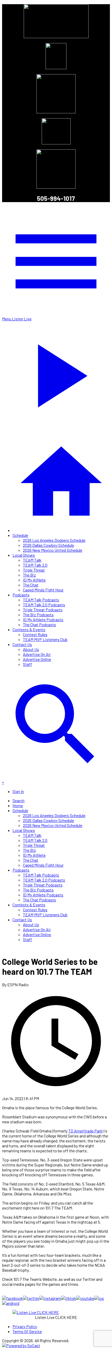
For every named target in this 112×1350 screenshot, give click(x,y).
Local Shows (24, 555)
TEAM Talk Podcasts (41, 599)
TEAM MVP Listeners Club (45, 639)
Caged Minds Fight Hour (43, 589)
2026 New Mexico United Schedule (52, 550)
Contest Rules (35, 634)
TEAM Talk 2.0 (35, 564)
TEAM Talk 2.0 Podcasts (44, 604)
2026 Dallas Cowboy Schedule (48, 545)
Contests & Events (29, 629)
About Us (31, 649)
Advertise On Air (37, 654)
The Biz (29, 574)
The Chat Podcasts (39, 624)
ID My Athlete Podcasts (43, 619)
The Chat (30, 584)
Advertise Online (37, 659)
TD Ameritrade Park (85, 1130)
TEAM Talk (32, 559)
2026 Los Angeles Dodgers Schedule (54, 540)
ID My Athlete (34, 579)
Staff (27, 664)
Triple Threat (34, 569)
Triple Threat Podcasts (43, 609)
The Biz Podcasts (38, 614)
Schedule (20, 535)
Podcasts (21, 594)
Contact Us (22, 644)
